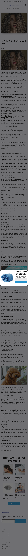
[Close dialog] (26, 271)
